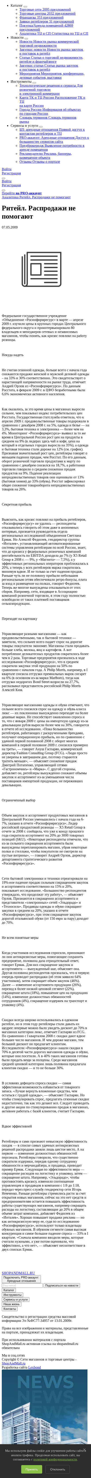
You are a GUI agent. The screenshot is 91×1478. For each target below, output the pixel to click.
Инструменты (12, 1295)
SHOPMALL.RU (18, 1273)
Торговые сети (45, 9)
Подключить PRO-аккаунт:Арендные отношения (21, 1279)
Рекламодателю (45, 155)
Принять (32, 1469)
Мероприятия (51, 75)
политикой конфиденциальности (55, 1459)
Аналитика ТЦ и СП (53, 33)
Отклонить (57, 1469)
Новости (49, 43)
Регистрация (11, 173)
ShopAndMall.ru (13, 1363)
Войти (6, 169)
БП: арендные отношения (52, 131)
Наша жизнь (12, 1304)
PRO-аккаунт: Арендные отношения (54, 139)
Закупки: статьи (48, 67)
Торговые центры (47, 13)
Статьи (51, 59)
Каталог (9, 1290)
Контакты (10, 1309)
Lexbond (34, 1367)
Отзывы (39, 161)
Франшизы (41, 17)
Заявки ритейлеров (46, 21)
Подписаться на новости (61, 1285)
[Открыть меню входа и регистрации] (3, 178)
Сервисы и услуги (16, 1299)
